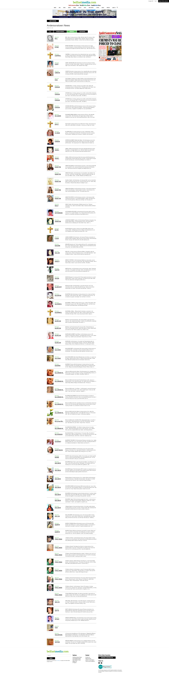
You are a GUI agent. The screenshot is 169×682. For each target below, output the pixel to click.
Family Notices (91, 7)
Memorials (72, 31)
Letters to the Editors (89, 660)
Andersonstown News (77, 657)
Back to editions (53, 21)
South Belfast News (77, 658)
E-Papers (97, 7)
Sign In (156, 1)
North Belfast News (77, 660)
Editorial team (88, 658)
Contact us (87, 657)
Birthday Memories (60, 31)
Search (51, 658)
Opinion (74, 7)
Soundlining (58, 660)
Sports (64, 7)
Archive (69, 7)
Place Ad (79, 7)
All (50, 31)
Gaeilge (103, 7)
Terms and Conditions (90, 661)
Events (85, 7)
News (60, 7)
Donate (55, 7)
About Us (113, 7)
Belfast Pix (75, 661)
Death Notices (82, 31)
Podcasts (108, 7)
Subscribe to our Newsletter (107, 657)
